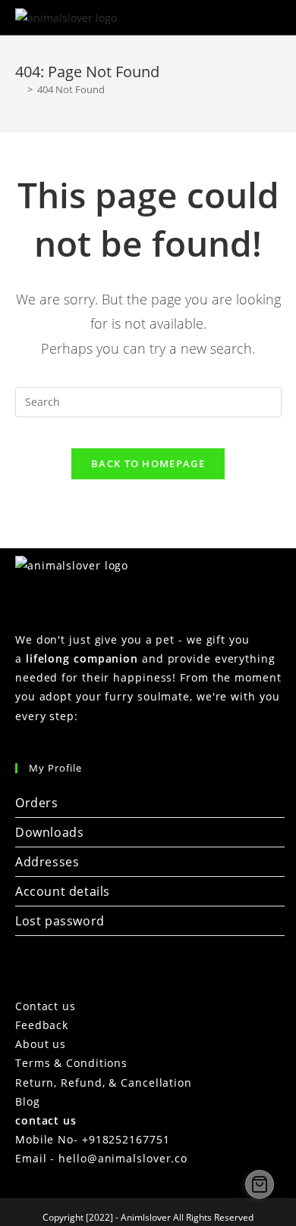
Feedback (41, 1025)
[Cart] (259, 1184)
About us (40, 1044)
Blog (27, 1101)
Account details (62, 891)
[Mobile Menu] (271, 17)
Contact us (45, 1006)
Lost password (60, 920)
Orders (36, 802)
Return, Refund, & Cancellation (103, 1082)
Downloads (49, 832)
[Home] (19, 89)
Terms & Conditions (71, 1063)
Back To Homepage (148, 463)
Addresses (47, 861)
